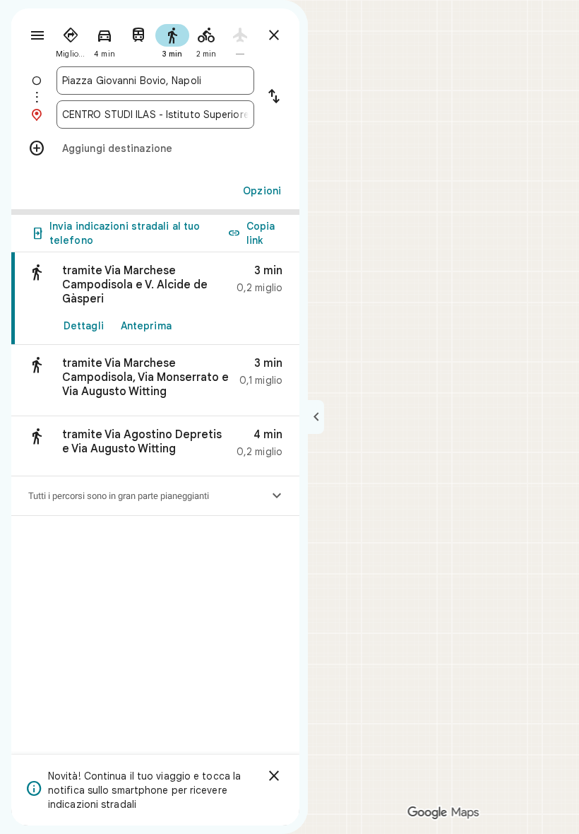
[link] (155, 298)
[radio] (71, 39)
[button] (155, 380)
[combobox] (155, 80)
